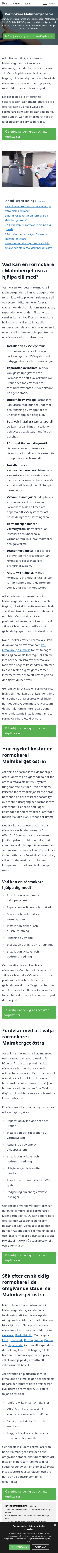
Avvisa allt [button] (40, 1547)
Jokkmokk (16, 1340)
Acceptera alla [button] (19, 1547)
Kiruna (28, 1340)
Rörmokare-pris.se (16, 3)
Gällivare (8, 1335)
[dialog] (29, 1537)
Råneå (38, 1340)
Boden (48, 1340)
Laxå (5, 1340)
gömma (41, 200)
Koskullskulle (23, 1335)
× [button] (55, 1525)
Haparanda (15, 1345)
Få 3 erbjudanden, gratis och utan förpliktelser (29, 36)
